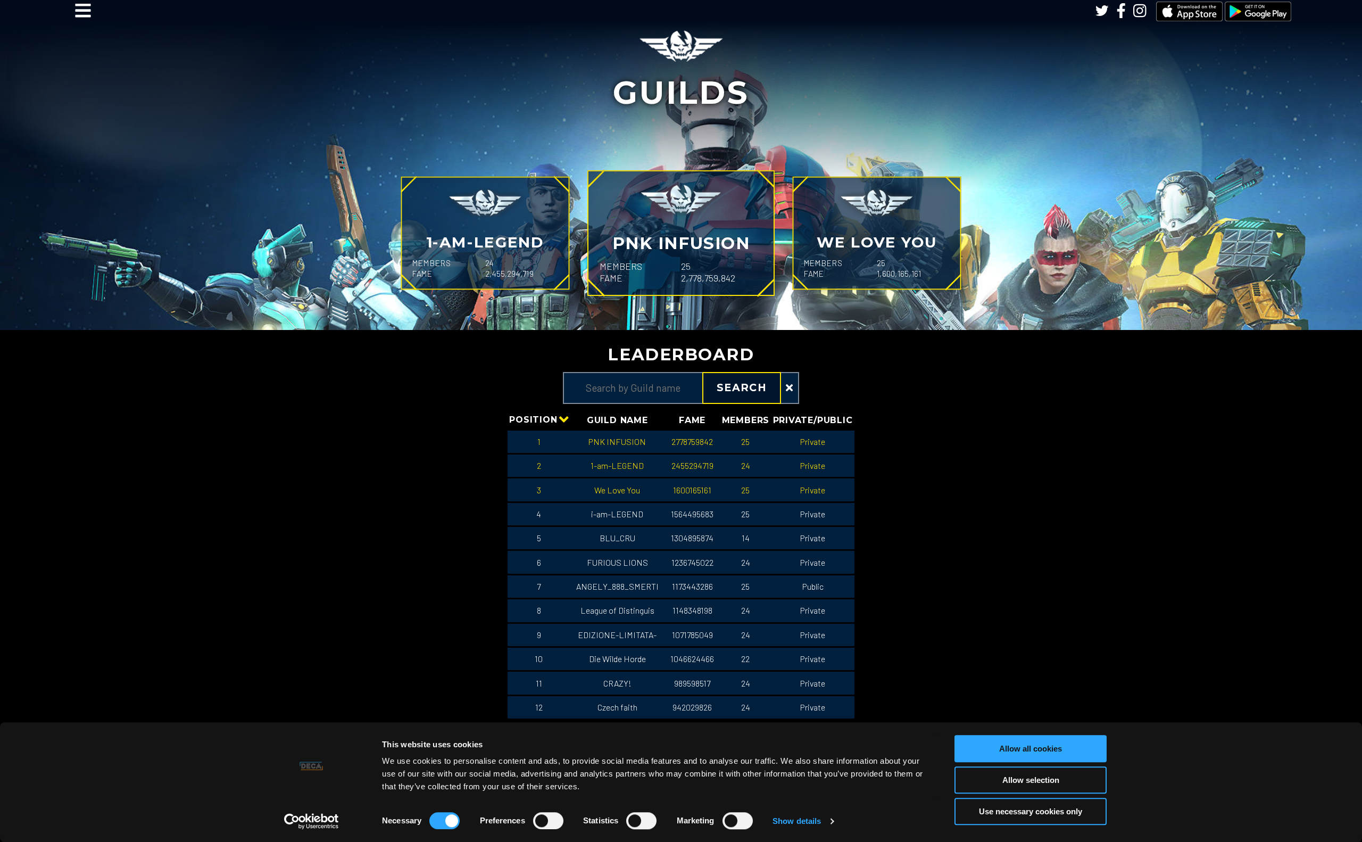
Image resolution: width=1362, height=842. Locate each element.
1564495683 (692, 514)
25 (745, 441)
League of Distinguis (617, 610)
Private (812, 441)
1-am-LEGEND (617, 465)
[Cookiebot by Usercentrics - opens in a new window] (311, 821)
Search (742, 387)
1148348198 (692, 610)
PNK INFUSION (617, 441)
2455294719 (692, 465)
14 (746, 538)
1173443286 (692, 586)
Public (813, 586)
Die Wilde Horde (617, 659)
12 (539, 707)
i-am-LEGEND (617, 514)
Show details (797, 821)
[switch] (548, 820)
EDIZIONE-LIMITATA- (617, 635)
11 (539, 683)
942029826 (692, 707)
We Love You (617, 490)
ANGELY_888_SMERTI (617, 586)
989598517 (692, 683)
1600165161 (692, 490)
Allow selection (1030, 780)
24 (745, 465)
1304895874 (692, 538)
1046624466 (692, 659)
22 (745, 659)
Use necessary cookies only (1030, 811)
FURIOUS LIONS (617, 562)
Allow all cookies (1030, 748)
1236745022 (692, 562)
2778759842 (692, 441)
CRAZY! (617, 683)
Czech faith (617, 707)
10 (539, 659)
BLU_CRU (617, 538)
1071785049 (692, 635)
